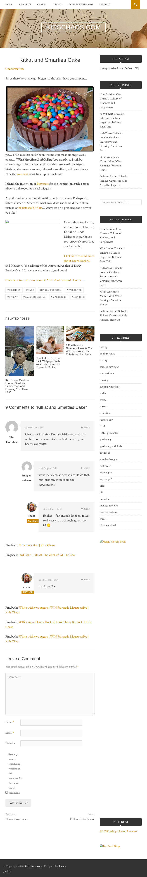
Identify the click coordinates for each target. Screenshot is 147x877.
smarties (78, 297)
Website (10, 743)
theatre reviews (108, 512)
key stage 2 (106, 472)
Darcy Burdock (50, 290)
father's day (106, 420)
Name (9, 722)
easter (103, 406)
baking (103, 347)
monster (104, 499)
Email (9, 732)
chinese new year (109, 367)
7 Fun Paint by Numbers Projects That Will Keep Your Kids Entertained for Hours (79, 350)
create (103, 400)
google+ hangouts (110, 459)
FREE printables (109, 433)
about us (25, 4)
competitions (107, 373)
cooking (104, 380)
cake (30, 290)
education (105, 413)
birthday (14, 290)
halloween (105, 466)
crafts (41, 4)
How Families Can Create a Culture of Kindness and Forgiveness (111, 101)
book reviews (107, 354)
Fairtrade (74, 290)
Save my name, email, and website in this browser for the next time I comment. (15, 773)
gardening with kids (111, 446)
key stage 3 (106, 479)
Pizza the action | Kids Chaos (36, 545)
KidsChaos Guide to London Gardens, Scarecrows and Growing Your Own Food (17, 386)
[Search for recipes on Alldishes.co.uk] (110, 846)
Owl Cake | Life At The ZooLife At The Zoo (46, 555)
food (102, 426)
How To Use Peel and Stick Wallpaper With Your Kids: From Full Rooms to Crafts (48, 363)
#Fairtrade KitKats (30, 208)
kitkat (12, 297)
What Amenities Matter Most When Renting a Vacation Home (111, 163)
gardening (105, 439)
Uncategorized (108, 525)
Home (9, 4)
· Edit (41, 427)
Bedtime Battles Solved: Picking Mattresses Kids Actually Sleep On (113, 181)
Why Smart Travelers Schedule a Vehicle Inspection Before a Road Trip (112, 120)
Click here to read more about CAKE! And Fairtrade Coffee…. (45, 280)
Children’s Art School (82, 819)
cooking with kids (81, 4)
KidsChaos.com (33, 866)
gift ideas (105, 453)
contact (105, 4)
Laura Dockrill (34, 297)
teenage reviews (109, 506)
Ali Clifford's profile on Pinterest (118, 831)
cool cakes (23, 174)
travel (57, 4)
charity (103, 360)
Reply (86, 427)
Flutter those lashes (16, 819)
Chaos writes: (14, 69)
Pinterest (43, 184)
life (101, 492)
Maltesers (58, 297)
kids (102, 486)
